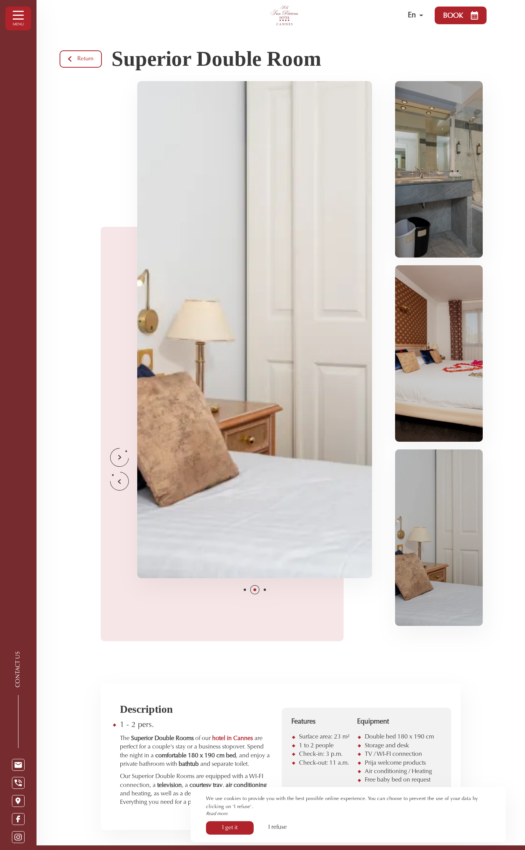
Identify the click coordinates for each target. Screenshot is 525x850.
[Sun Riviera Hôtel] (315, 15)
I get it (230, 828)
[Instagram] (18, 837)
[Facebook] (18, 819)
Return (85, 59)
